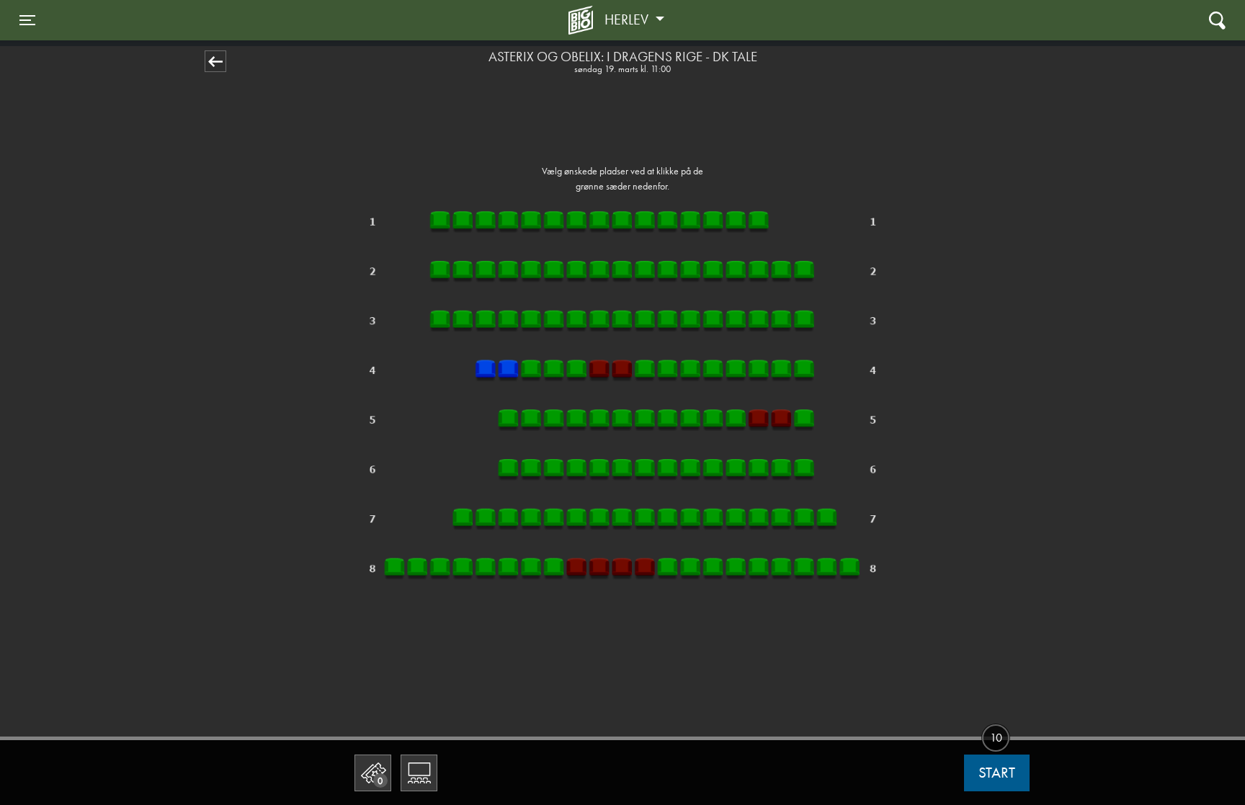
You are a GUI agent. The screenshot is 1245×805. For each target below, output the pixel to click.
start (996, 772)
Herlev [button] (628, 19)
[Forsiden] (582, 20)
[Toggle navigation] (1217, 20)
